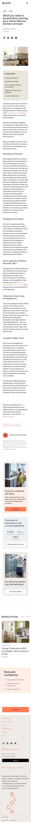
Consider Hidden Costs (12, 96)
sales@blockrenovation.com (10, 749)
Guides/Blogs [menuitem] (6, 728)
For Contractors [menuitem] (7, 722)
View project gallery (15, 591)
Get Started (15, 509)
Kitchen (6, 425)
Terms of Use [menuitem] (5, 820)
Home (4, 11)
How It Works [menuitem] (6, 718)
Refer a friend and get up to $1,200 (12, 768)
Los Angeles (16, 425)
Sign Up (15, 760)
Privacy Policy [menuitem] (12, 820)
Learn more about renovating (8, 754)
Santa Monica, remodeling (16, 113)
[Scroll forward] (27, 616)
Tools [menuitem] (3, 735)
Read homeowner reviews (15, 544)
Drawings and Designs (12, 81)
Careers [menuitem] (4, 732)
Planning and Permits (11, 78)
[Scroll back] (23, 616)
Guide (10, 11)
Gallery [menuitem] (4, 725)
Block (22, 405)
